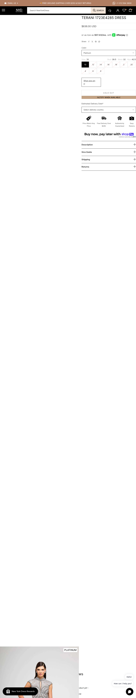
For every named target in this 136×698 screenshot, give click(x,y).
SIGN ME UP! (68, 359)
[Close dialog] (105, 324)
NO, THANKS (68, 367)
